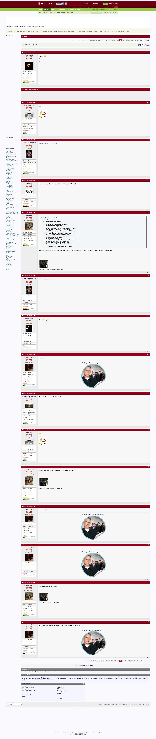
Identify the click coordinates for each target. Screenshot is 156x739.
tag (104, 678)
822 (138, 40)
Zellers (7, 269)
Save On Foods (10, 241)
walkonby (29, 216)
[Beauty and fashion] (108, 7)
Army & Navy (9, 152)
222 (106, 40)
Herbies (8, 182)
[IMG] (58, 689)
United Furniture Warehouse (10, 262)
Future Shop (9, 177)
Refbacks (24, 696)
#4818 (148, 139)
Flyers (77, 9)
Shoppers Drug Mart (11, 243)
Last (147, 40)
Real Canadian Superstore (12, 234)
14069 (144, 45)
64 (29, 419)
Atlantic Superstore (10, 154)
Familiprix (8, 169)
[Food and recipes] (110, 7)
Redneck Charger (30, 143)
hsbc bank (105, 677)
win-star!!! (145, 678)
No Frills (8, 217)
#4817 (148, 102)
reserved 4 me (77, 678)
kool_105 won (140, 677)
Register (115, 3)
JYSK (7, 195)
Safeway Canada (10, 239)
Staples (8, 247)
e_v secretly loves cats (70, 677)
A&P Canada (9, 151)
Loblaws (8, 199)
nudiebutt (53, 678)
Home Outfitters (10, 187)
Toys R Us (8, 258)
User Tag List (24, 36)
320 (115, 40)
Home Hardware (10, 186)
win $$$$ (126, 678)
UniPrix (8, 260)
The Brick (8, 254)
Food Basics (9, 173)
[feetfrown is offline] (29, 114)
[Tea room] (105, 7)
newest (48, 678)
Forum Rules (59, 698)
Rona (7, 238)
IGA (7, 190)
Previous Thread (81, 665)
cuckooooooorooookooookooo (58, 677)
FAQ (40, 12)
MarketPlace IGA (10, 207)
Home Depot (9, 185)
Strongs (8, 248)
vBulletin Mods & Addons (80, 732)
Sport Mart (8, 246)
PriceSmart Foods (10, 228)
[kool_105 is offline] (29, 367)
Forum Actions (60, 12)
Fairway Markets (10, 168)
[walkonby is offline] (29, 226)
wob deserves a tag (26, 679)
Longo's (8, 202)
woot (33, 679)
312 (112, 40)
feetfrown (29, 105)
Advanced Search (112, 12)
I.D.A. (7, 189)
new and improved (36, 678)
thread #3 (107, 678)
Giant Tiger (8, 178)
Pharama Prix (9, 224)
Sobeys (8, 245)
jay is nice (110, 677)
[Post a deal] (116, 7)
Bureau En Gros (10, 159)
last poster (24, 678)
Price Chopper (9, 226)
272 (109, 40)
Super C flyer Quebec (11, 250)
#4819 (148, 180)
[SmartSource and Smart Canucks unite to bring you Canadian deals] (12, 141)
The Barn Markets (10, 251)
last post (146, 677)
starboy (100, 678)
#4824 (148, 393)
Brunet (7, 157)
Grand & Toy (9, 180)
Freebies (71, 9)
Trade (114, 9)
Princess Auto (9, 229)
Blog (40, 9)
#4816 (148, 51)
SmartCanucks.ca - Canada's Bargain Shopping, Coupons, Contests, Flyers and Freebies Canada (122, 704)
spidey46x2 (29, 319)
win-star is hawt (138, 678)
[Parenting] (112, 7)
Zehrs (7, 268)
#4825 (148, 429)
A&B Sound (9, 150)
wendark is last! (119, 678)
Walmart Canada (10, 265)
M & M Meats (9, 204)
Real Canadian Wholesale (12, 235)
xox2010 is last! (38, 679)
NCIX (7, 216)
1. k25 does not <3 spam (37, 677)
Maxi (7, 208)
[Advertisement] (51, 95)
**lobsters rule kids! (26, 677)
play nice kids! (70, 678)
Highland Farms (10, 183)
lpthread (29, 678)
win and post (131, 678)
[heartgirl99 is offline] (29, 65)
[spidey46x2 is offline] (29, 328)
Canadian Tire (9, 161)
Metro (7, 209)
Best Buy (8, 155)
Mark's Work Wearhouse (12, 206)
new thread (43, 678)
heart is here (99, 677)
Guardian (8, 181)
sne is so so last (85, 678)
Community (52, 12)
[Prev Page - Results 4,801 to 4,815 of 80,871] (103, 40)
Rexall (7, 237)
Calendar (45, 12)
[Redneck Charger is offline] (29, 154)
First (100, 40)
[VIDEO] (59, 690)
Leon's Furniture (10, 198)
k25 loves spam (124, 677)
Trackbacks (59, 693)
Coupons (62, 9)
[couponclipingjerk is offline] (29, 406)
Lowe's (7, 203)
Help (110, 3)
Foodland (8, 174)
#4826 (148, 466)
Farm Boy (8, 170)
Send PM (146, 86)
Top (82, 9)
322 (120, 40)
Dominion (8, 165)
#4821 (148, 275)
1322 (141, 40)
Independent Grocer (11, 193)
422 (135, 40)
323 (123, 40)
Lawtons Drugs (9, 196)
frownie (89, 677)
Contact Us (101, 704)
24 (29, 240)
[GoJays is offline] (29, 191)
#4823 (148, 354)
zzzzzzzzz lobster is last (48, 679)
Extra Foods (9, 167)
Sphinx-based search (82, 734)
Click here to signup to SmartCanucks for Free (31, 89)
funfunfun (93, 677)
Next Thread (90, 665)
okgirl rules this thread (61, 678)
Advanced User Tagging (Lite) (70, 732)
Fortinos (8, 176)
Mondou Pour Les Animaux (12, 212)
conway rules (47, 677)
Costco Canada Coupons (12, 164)
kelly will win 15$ (133, 677)
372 (132, 40)
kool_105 (29, 357)
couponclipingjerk (30, 396)
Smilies (59, 687)
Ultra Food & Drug (10, 259)
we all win (112, 678)
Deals (54, 9)
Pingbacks (24, 694)
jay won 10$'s (117, 677)
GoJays (29, 183)
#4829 (148, 582)
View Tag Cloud (25, 681)
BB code (59, 686)
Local (104, 9)
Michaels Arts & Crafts (11, 211)
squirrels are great (94, 678)
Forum (47, 9)
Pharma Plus (9, 225)
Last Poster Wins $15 (32, 45)
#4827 (148, 506)
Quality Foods (9, 232)
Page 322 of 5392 (93, 40)
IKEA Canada (9, 191)
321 (118, 40)
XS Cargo (8, 267)
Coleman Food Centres (11, 163)
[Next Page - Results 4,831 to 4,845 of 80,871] (145, 40)
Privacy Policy (144, 704)
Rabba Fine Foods (10, 233)
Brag (95, 9)
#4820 (148, 212)
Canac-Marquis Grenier (11, 160)
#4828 (148, 544)
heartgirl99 (29, 55)
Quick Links (69, 12)
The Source (9, 255)
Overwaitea (9, 219)
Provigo (8, 230)
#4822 (148, 315)
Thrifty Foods (9, 256)
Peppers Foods (9, 222)
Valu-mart (8, 264)
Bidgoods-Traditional (11, 156)
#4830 (148, 621)
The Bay (8, 252)
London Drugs (9, 200)
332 (129, 40)
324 (126, 40)
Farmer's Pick (9, 172)
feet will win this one (82, 677)
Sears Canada (9, 242)
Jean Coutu (9, 194)
